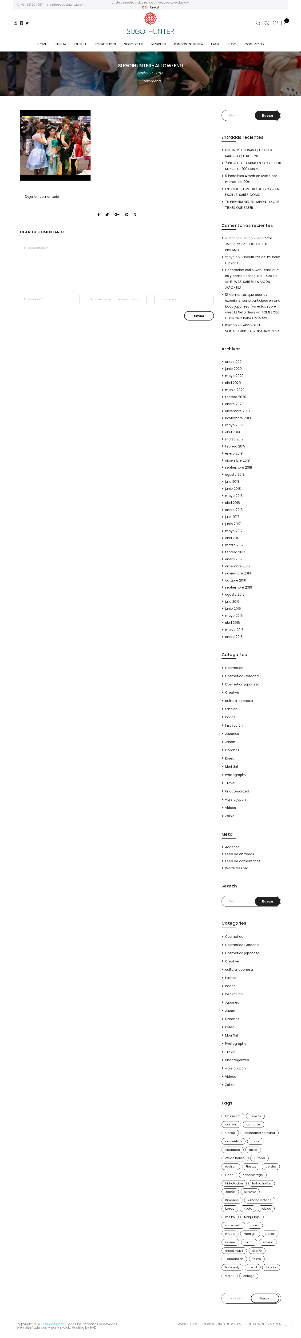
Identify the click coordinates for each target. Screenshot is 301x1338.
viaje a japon (235, 799)
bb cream (233, 1116)
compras (253, 1124)
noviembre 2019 (238, 418)
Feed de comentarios (242, 861)
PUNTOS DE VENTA (188, 44)
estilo (253, 1150)
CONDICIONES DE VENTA (221, 1324)
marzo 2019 (234, 439)
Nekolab (63, 1327)
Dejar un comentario (42, 196)
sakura (268, 1242)
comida (231, 1124)
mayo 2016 (234, 615)
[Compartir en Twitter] (107, 210)
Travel (230, 783)
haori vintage (253, 1175)
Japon (230, 742)
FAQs (215, 44)
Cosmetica (234, 667)
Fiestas (251, 1166)
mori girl (250, 1233)
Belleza (255, 1116)
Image (230, 717)
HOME (42, 44)
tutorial (271, 1267)
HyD (93, 1327)
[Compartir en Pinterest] (126, 210)
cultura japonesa (239, 700)
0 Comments (150, 81)
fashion (231, 1166)
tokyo (257, 1259)
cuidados (232, 1150)
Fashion (231, 709)
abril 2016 (232, 622)
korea (229, 1208)
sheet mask (234, 1250)
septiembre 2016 (238, 587)
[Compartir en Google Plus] (117, 210)
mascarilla (233, 1225)
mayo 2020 (234, 375)
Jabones (232, 733)
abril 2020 (233, 382)
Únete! (154, 7)
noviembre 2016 (238, 573)
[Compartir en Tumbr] (135, 210)
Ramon (231, 325)
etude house (235, 1158)
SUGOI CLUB (133, 44)
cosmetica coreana (259, 1133)
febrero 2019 (235, 446)
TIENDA (60, 44)
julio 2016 (232, 601)
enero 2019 (234, 453)
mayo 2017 (234, 531)
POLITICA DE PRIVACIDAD (265, 1324)
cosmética (233, 1141)
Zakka (229, 816)
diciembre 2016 (237, 566)
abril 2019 (232, 432)
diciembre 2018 (237, 460)
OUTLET (80, 44)
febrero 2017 (235, 552)
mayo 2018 (234, 495)
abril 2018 (232, 502)
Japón (230, 1191)
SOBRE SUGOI (105, 44)
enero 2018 (234, 509)
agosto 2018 (235, 474)
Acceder (232, 847)
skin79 (257, 1250)
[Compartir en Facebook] (99, 210)
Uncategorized (237, 791)
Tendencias (234, 1259)
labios (266, 1208)
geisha (270, 1166)
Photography (235, 774)
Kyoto (248, 1208)
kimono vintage (260, 1200)
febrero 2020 (235, 397)
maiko (230, 1217)
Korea (229, 758)
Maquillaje (252, 1217)
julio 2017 (232, 517)
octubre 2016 (235, 580)
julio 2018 (232, 481)
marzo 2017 (234, 545)
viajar (229, 1276)
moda (230, 1233)
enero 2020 (234, 404)
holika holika (261, 1183)
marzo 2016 (234, 629)
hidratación (234, 1183)
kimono (250, 1191)
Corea (230, 1133)
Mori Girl (231, 766)
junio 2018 (233, 488)
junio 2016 (233, 608)
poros (270, 1233)
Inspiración (234, 725)
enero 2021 (233, 361)
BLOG (232, 44)
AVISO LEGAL (188, 1324)
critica (255, 1141)
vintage (248, 1276)
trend (253, 1267)
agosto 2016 (235, 594)
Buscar (265, 1298)
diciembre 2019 (237, 411)
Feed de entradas (239, 854)
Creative (232, 692)
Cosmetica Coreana (242, 676)
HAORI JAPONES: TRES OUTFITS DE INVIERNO (248, 244)
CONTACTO (254, 44)
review (230, 1242)
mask (255, 1225)
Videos (230, 807)
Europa (259, 1158)
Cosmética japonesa (242, 684)
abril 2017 (232, 538)
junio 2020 (233, 368)
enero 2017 (234, 559)
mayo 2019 (234, 425)
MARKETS (158, 44)
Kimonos (232, 750)
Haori (229, 1175)
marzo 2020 (235, 390)
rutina (249, 1242)
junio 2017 (233, 524)
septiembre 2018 (238, 467)
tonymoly (232, 1267)
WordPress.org (236, 868)
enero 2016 (234, 636)
